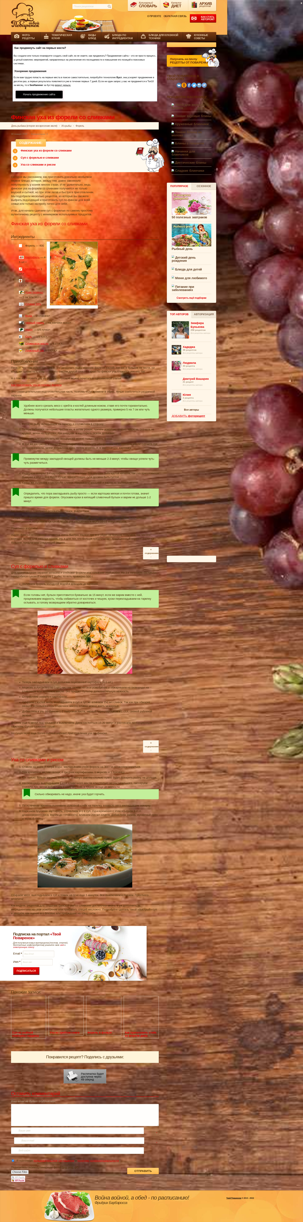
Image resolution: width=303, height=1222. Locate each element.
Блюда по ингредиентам (122, 37)
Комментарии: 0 (39, 134)
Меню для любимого (190, 278)
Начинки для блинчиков (183, 153)
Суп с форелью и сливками (40, 157)
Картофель (32, 257)
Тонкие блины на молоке (187, 133)
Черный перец (34, 322)
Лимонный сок (34, 350)
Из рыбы (66, 125)
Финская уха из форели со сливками (46, 150)
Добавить (188, 416)
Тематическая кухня (62, 37)
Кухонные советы (201, 37)
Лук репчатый (34, 280)
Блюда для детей (188, 269)
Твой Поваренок (233, 1198)
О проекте (154, 16)
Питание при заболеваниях (183, 288)
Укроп (29, 329)
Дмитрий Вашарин (196, 378)
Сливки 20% (33, 304)
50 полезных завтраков (189, 217)
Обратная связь (175, 16)
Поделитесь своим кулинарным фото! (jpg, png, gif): (45, 1167)
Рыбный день (182, 249)
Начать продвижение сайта (39, 94)
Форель (80, 125)
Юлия (187, 394)
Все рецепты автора (200, 333)
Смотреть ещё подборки (191, 298)
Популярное (179, 186)
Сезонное (204, 186)
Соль (28, 336)
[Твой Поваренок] (25, 16)
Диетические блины (190, 162)
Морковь (30, 269)
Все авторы (191, 409)
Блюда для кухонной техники (163, 37)
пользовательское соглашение (54, 1160)
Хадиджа (189, 347)
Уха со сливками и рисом (38, 164)
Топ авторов (179, 314)
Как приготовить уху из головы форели (36, 385)
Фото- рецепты (28, 37)
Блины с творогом (189, 143)
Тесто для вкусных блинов (188, 106)
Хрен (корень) (34, 292)
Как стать (208, 18)
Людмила (189, 362)
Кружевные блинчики (191, 124)
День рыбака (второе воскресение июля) (34, 125)
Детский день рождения (184, 259)
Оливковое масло (36, 343)
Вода (29, 315)
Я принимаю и (67, 1160)
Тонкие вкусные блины (192, 116)
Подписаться (26, 971)
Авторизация (204, 314)
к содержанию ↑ (152, 553)
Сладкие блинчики (189, 170)
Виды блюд (92, 37)
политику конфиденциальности (98, 1160)
